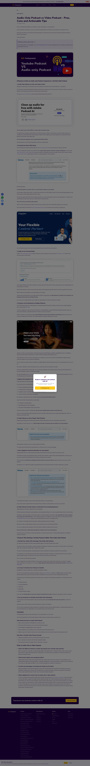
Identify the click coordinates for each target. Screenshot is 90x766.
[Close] (55, 375)
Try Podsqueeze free (45, 388)
